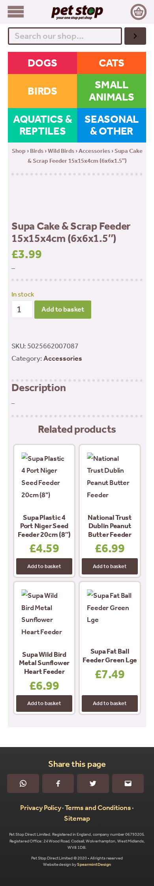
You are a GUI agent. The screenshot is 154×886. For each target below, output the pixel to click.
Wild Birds (61, 150)
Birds (36, 150)
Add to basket (62, 309)
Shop (19, 150)
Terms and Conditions (98, 807)
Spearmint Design (94, 864)
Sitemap (77, 818)
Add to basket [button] (44, 566)
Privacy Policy (40, 807)
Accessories (94, 150)
